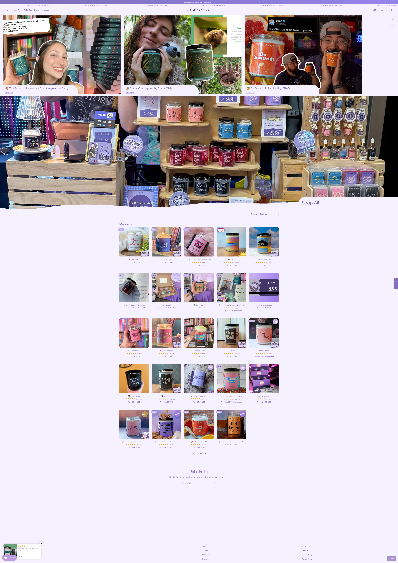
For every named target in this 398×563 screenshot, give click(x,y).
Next (202, 453)
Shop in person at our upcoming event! (198, 2)
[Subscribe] (215, 483)
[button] (382, 10)
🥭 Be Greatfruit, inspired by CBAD (268, 88)
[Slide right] (392, 19)
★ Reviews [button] (396, 283)
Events (204, 559)
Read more (9, 92)
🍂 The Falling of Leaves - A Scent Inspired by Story (36, 88)
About (304, 546)
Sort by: (254, 214)
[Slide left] (392, 24)
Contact (305, 551)
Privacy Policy (307, 555)
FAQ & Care (206, 555)
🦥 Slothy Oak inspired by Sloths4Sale (149, 88)
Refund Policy (307, 559)
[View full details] (134, 242)
